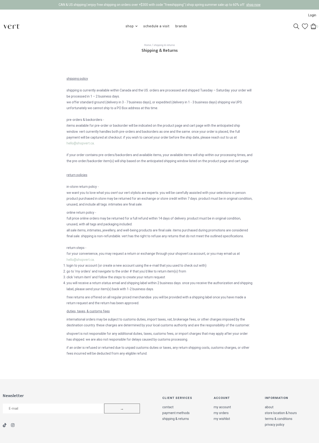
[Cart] (313, 26)
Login (312, 15)
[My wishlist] (305, 26)
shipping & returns (164, 45)
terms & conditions (278, 419)
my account (222, 407)
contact (168, 407)
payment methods (176, 413)
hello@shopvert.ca (80, 143)
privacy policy (274, 424)
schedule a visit (156, 26)
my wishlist (222, 419)
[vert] (11, 26)
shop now (253, 5)
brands (181, 26)
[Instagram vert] (12, 425)
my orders (221, 413)
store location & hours (281, 413)
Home (147, 45)
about (269, 407)
